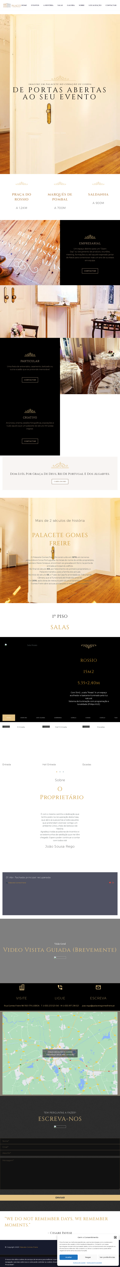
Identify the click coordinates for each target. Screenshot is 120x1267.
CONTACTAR (111, 5)
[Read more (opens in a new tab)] (90, 252)
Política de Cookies (79, 1262)
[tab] (8, 717)
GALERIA (71, 5)
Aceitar (68, 1257)
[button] (115, 1237)
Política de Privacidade (94, 1262)
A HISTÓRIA (48, 5)
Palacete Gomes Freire (28, 1247)
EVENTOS (35, 5)
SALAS (60, 5)
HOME (24, 5)
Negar (88, 1257)
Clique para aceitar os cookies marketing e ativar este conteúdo (60, 1053)
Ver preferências (107, 1257)
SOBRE (81, 5)
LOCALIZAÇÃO (95, 5)
